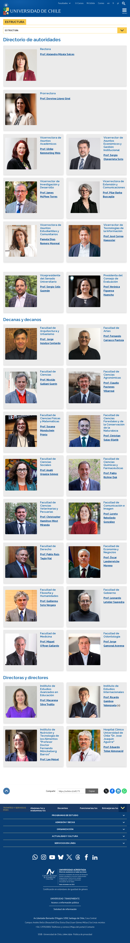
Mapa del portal (78, 927)
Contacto (90, 927)
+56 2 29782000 (43, 927)
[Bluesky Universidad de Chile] (61, 857)
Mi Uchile (91, 3)
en (108, 3)
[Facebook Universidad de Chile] (86, 857)
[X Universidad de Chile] (69, 857)
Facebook (112, 791)
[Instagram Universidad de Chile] (44, 857)
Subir (6, 791)
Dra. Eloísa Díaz (63, 922)
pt (118, 3)
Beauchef (50, 922)
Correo (101, 3)
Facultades (63, 3)
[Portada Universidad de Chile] (34, 8)
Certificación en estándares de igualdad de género (65, 889)
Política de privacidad (82, 934)
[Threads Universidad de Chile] (78, 857)
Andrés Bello (39, 922)
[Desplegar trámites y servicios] (123, 808)
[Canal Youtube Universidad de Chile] (52, 857)
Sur (90, 922)
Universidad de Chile (53, 934)
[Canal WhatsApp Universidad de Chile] (35, 857)
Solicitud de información (65, 909)
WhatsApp (124, 791)
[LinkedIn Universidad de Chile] (95, 857)
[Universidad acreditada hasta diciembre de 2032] (65, 876)
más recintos (99, 922)
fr (113, 3)
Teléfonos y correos (60, 927)
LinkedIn (118, 791)
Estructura (14, 22)
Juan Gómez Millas (79, 922)
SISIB (40, 934)
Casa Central (91, 918)
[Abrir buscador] (123, 3)
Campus (28, 922)
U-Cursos (79, 3)
